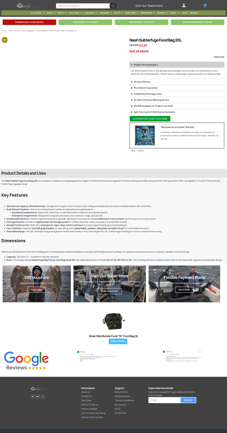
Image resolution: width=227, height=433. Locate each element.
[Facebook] (33, 397)
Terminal (104, 12)
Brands (194, 12)
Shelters (130, 12)
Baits (117, 12)
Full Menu (36, 12)
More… (173, 12)
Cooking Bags (41, 30)
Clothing (74, 12)
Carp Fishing (13, 30)
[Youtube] (38, 397)
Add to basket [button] (118, 341)
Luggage (89, 12)
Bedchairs (146, 12)
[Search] (113, 6)
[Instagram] (43, 397)
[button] (3, 325)
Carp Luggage (27, 30)
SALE (184, 12)
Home (4, 30)
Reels (61, 12)
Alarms (161, 12)
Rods (49, 12)
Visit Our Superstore (149, 6)
